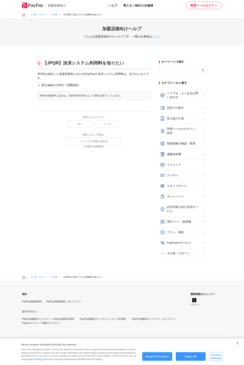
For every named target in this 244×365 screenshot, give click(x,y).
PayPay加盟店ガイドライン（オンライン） (154, 319)
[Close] (237, 343)
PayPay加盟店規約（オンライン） (64, 301)
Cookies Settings (216, 356)
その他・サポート (39, 14)
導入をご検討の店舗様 (138, 5)
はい (80, 123)
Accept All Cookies (157, 356)
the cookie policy (42, 356)
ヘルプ (113, 5)
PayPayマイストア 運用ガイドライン (41, 323)
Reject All (190, 356)
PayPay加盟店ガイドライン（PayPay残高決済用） (49, 319)
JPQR (55, 14)
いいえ (107, 123)
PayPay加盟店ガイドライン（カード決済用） (104, 319)
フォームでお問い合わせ (94, 141)
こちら (156, 36)
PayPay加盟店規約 (32, 301)
